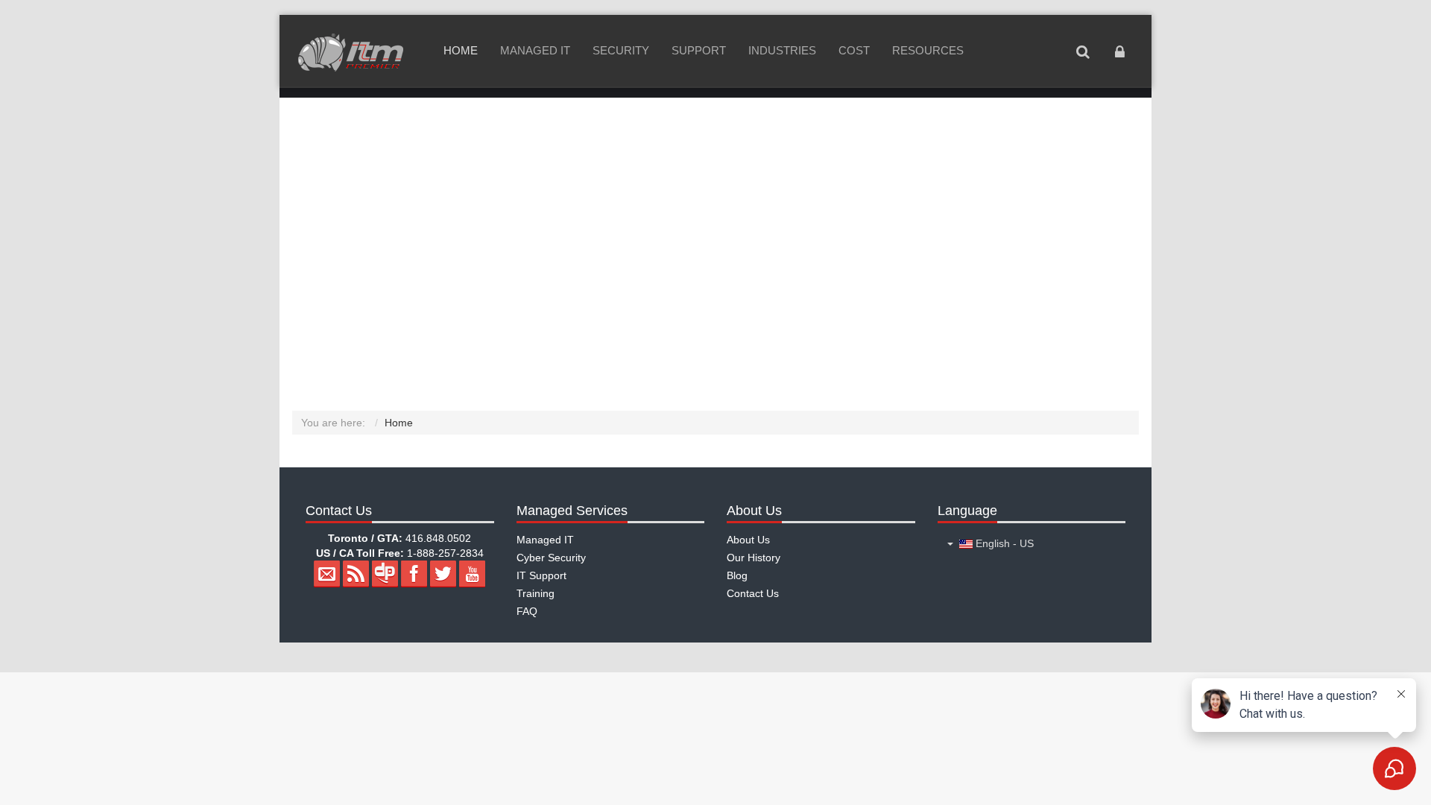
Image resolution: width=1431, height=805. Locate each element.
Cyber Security (551, 558)
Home (460, 50)
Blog (737, 575)
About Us (748, 540)
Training (536, 593)
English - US (1003, 543)
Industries (782, 50)
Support (699, 50)
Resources (928, 50)
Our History (753, 558)
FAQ (527, 611)
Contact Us (753, 593)
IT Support (541, 575)
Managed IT (535, 50)
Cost (854, 50)
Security (621, 50)
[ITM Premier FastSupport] (350, 53)
